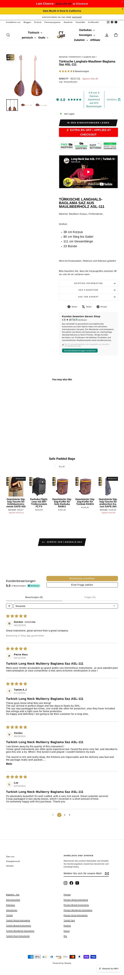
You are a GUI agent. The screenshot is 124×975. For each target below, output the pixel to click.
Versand (10, 866)
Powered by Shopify (62, 963)
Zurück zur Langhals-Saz (64, 542)
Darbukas (85, 30)
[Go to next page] (70, 815)
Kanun (67, 931)
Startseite (63, 57)
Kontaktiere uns (13, 22)
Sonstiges (86, 35)
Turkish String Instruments (18, 920)
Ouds (42, 37)
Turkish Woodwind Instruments (20, 931)
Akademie (68, 22)
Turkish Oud (69, 920)
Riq (65, 936)
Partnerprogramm (52, 22)
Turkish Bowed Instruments (18, 926)
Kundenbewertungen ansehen (80, 350)
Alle (62, 466)
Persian (67, 894)
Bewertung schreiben (82, 578)
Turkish (9, 915)
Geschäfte (80, 22)
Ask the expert (88, 297)
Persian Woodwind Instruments (78, 910)
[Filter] (9, 606)
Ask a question (88, 290)
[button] (66, 71)
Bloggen (27, 22)
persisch (28, 37)
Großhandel (93, 22)
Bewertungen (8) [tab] (34, 597)
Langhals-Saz (89, 57)
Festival (37, 22)
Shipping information (88, 283)
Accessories (11, 910)
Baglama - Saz (13, 894)
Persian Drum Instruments (76, 915)
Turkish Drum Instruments (18, 936)
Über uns (10, 857)
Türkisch (34, 32)
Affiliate (95, 40)
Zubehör (80, 40)
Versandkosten (70, 82)
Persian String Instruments (76, 900)
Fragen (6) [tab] (90, 597)
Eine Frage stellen (82, 585)
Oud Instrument (13, 900)
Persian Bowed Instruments (76, 905)
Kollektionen (75, 57)
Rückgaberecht (13, 861)
